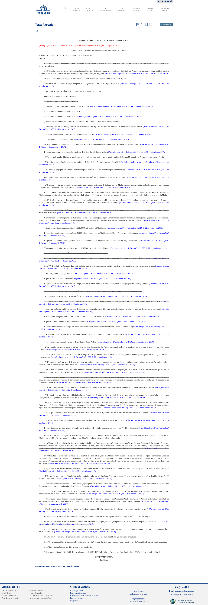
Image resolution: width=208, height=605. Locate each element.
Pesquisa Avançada (76, 9)
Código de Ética (75, 601)
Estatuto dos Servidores (78, 593)
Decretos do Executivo (136, 9)
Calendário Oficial (165, 9)
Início (65, 8)
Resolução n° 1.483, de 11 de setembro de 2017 (148, 73)
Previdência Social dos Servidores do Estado (84, 596)
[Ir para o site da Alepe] (181, 601)
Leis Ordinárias (121, 9)
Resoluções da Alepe (35, 590)
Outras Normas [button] (150, 9)
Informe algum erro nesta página (181, 594)
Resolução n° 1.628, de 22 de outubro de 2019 (56, 223)
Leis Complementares (105, 9)
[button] (159, 1)
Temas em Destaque (89, 9)
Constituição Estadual (77, 590)
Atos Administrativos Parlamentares (41, 596)
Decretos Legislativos (36, 593)
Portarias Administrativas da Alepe (40, 598)
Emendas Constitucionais (10, 598)
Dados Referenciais (166, 24)
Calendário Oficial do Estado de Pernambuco (138, 593)
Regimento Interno (76, 598)
